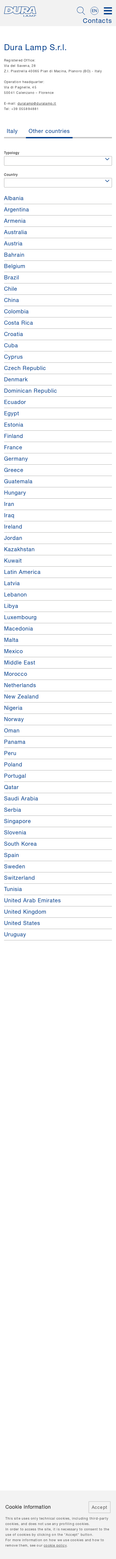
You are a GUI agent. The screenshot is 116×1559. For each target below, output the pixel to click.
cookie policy (55, 1545)
